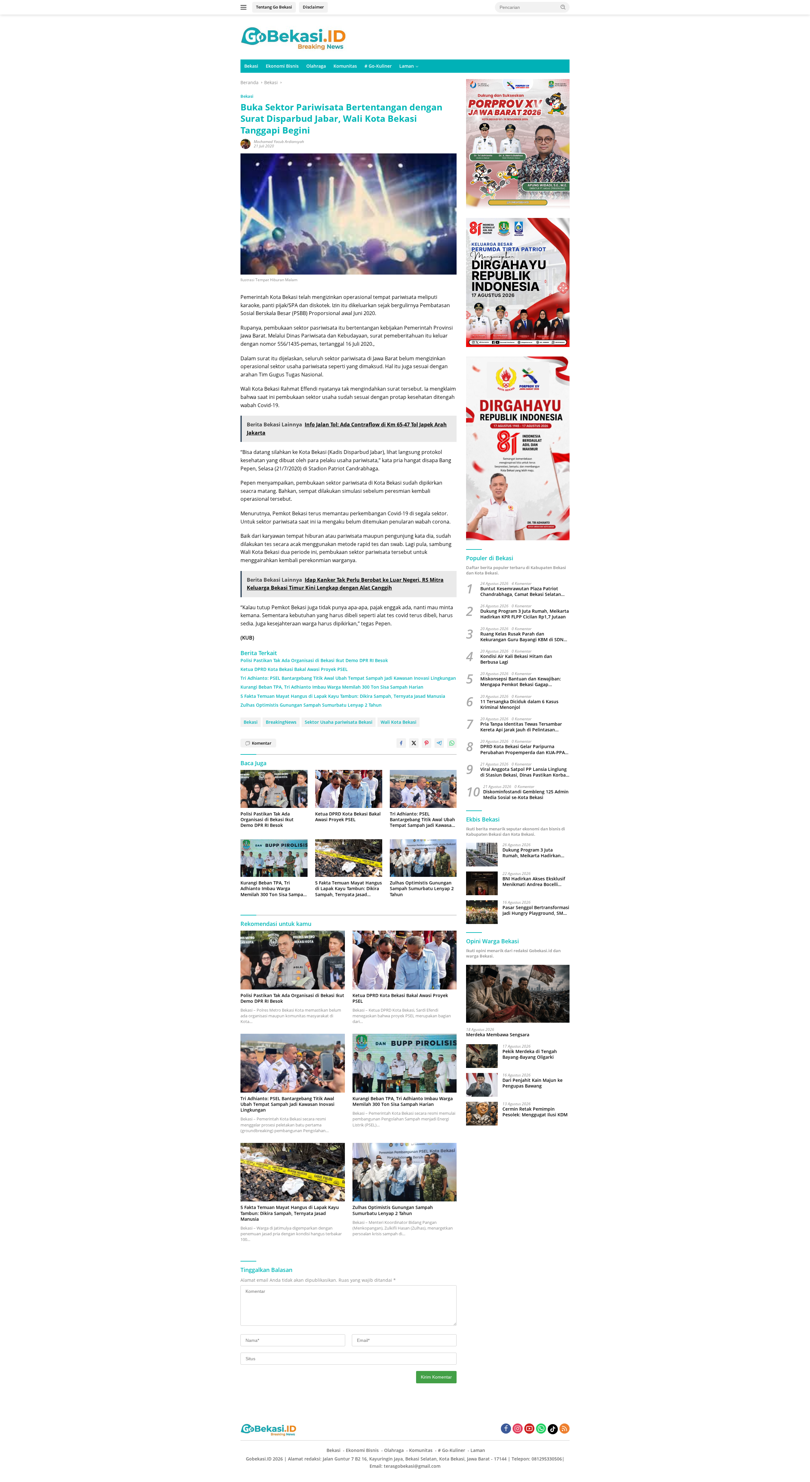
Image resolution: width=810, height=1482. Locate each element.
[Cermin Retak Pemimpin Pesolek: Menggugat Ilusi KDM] (482, 1113)
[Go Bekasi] (294, 37)
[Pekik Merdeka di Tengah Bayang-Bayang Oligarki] (482, 1056)
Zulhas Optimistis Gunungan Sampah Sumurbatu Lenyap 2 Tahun (311, 705)
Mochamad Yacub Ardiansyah (279, 141)
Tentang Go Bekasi (274, 7)
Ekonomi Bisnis (282, 66)
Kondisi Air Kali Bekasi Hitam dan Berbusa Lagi (516, 659)
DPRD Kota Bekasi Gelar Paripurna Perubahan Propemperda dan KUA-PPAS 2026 (523, 749)
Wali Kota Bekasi (398, 722)
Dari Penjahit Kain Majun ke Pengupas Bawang (532, 1083)
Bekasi (251, 66)
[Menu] (244, 7)
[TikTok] (553, 1429)
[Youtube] (529, 1429)
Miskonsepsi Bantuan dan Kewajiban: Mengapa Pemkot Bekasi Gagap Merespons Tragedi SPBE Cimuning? (520, 682)
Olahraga (316, 66)
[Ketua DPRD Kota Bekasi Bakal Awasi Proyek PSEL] (348, 789)
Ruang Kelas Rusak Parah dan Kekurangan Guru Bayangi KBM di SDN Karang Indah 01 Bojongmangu (522, 636)
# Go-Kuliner (378, 66)
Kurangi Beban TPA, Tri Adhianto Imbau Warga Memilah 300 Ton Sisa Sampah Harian (331, 687)
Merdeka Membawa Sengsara (497, 1035)
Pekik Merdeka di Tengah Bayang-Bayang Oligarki (529, 1054)
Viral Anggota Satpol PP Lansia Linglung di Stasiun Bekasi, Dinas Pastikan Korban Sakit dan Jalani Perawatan (524, 772)
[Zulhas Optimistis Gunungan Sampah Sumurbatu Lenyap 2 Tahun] (423, 858)
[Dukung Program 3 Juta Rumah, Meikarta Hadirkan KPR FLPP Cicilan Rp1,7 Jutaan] (482, 854)
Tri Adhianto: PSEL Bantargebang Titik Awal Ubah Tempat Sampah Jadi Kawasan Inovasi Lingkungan (348, 678)
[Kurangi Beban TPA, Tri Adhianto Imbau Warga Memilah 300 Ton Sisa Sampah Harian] (274, 858)
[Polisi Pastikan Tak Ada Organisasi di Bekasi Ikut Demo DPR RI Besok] (274, 789)
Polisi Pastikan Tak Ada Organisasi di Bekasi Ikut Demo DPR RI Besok (314, 660)
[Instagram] (518, 1429)
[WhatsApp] (541, 1429)
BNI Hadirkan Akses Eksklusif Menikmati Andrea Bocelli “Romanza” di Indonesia (533, 881)
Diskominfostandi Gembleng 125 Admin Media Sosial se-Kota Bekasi (526, 795)
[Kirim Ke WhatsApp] (452, 743)
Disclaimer (313, 7)
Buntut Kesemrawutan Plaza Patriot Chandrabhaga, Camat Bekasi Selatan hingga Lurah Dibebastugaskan (520, 591)
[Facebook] (506, 1429)
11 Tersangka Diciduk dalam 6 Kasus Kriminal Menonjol (519, 704)
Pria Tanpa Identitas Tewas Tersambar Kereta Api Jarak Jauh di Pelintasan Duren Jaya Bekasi (521, 727)
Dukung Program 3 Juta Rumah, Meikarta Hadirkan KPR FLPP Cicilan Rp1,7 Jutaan (524, 614)
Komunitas (345, 66)
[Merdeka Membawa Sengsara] (518, 994)
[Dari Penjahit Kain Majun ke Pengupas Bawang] (482, 1085)
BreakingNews (281, 722)
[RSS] (564, 1429)
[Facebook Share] (401, 743)
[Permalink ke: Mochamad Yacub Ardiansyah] (245, 143)
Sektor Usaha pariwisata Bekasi (338, 722)
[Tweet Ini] (414, 743)
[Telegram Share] (439, 743)
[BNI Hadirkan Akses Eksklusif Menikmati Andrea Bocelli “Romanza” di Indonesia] (482, 883)
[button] (563, 7)
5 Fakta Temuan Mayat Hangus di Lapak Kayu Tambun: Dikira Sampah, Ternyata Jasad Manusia (342, 696)
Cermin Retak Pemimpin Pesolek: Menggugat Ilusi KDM (535, 1112)
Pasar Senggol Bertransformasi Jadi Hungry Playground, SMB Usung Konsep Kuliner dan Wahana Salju (535, 910)
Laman (406, 66)
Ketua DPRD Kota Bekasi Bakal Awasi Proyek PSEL (294, 669)
